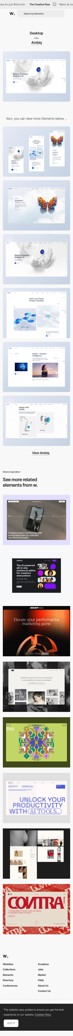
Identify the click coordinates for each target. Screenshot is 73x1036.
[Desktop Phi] (36, 742)
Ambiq (36, 42)
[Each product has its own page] (36, 205)
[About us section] (36, 367)
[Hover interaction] (36, 421)
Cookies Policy (43, 1014)
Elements (8, 974)
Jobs (40, 969)
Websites (8, 964)
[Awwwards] (12, 13)
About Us (43, 985)
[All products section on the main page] (36, 313)
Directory (8, 980)
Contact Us (44, 990)
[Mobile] (36, 151)
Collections (9, 969)
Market (42, 974)
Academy (43, 964)
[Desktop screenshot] (36, 687)
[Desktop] (36, 520)
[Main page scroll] (36, 259)
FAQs (41, 980)
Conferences (10, 985)
